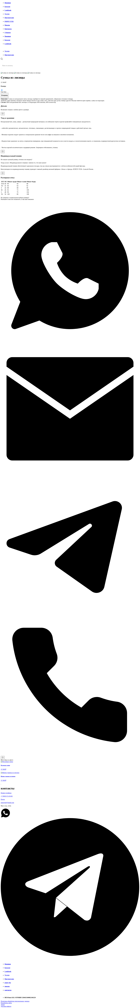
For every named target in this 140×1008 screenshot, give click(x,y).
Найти (134, 65)
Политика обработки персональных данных (15, 1001)
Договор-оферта (6, 1006)
